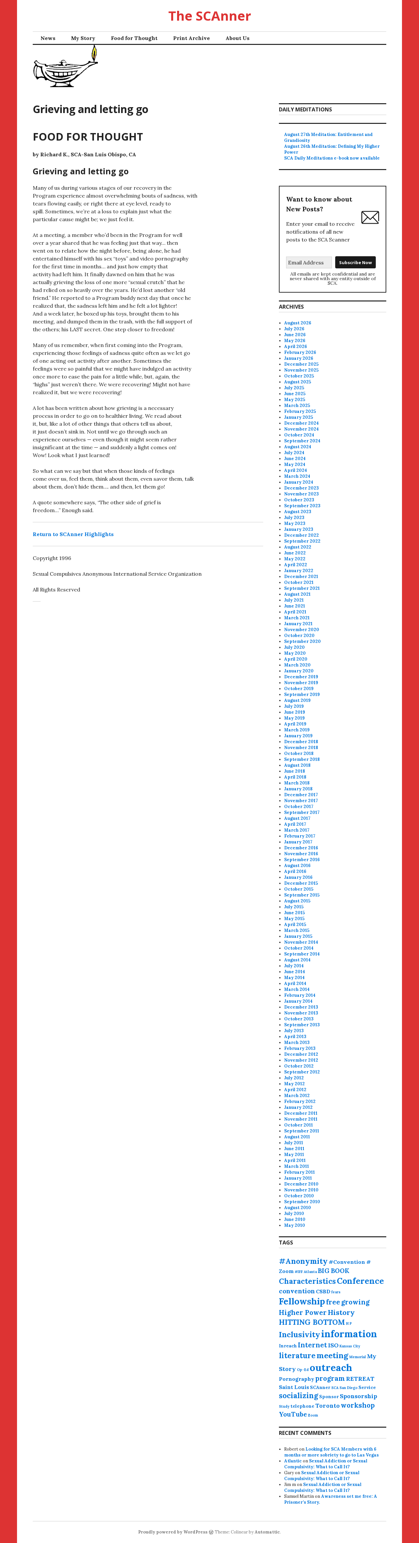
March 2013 (297, 1042)
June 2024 (295, 458)
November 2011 (301, 1119)
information (349, 1334)
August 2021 (297, 594)
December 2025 (301, 364)
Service (367, 1387)
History (341, 1312)
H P (349, 1323)
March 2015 (296, 930)
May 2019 (294, 718)
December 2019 (301, 677)
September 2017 (301, 812)
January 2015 (298, 936)
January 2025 (298, 417)
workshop (358, 1405)
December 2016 (301, 848)
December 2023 (301, 488)
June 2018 (294, 771)
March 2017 (296, 830)
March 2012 (297, 1095)
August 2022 (297, 547)
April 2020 (295, 659)
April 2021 (295, 612)
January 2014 (298, 1001)
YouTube (293, 1414)
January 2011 (298, 1178)
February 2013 (300, 1048)
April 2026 (295, 346)
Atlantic (293, 1461)
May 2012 (294, 1084)
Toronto (327, 1405)
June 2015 (294, 913)
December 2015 (301, 883)
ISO (333, 1345)
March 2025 (297, 405)
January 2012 (298, 1107)
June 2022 (295, 553)
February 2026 (300, 352)
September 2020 (302, 641)
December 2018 (301, 741)
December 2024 (301, 423)
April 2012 (295, 1089)
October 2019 (299, 688)
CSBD (323, 1291)
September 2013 (302, 1025)
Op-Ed (303, 1369)
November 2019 (301, 682)
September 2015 (301, 895)
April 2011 (295, 1160)
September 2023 (302, 506)
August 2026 (297, 323)
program (330, 1378)
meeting (332, 1355)
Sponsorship (358, 1396)
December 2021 (301, 576)
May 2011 (294, 1154)
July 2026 (294, 329)
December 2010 (301, 1184)
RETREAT (360, 1378)
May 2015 (294, 918)
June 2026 (295, 335)
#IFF (299, 1271)
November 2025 (301, 370)
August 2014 (297, 960)
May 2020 (295, 653)
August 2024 (297, 447)
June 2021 (294, 606)
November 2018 (301, 747)
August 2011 (297, 1137)
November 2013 (301, 1013)
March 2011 (296, 1166)
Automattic (267, 1532)
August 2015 (297, 901)
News (48, 38)
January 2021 (298, 624)
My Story (83, 38)
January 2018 (298, 789)
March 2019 (297, 730)
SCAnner (320, 1387)
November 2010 (301, 1190)
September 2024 (302, 441)
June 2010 (294, 1219)
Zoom (313, 1415)
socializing (298, 1395)
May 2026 (294, 340)
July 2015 (293, 907)
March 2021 (297, 618)
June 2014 (294, 971)
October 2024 (299, 435)
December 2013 (301, 1007)
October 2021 (299, 582)
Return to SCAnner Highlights (73, 534)
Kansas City (349, 1346)
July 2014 (294, 966)
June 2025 (294, 393)
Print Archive (191, 38)
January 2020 (299, 671)
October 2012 (299, 1066)
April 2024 (295, 470)
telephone (302, 1406)
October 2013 (299, 1019)
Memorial (357, 1357)
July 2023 (294, 517)
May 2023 (294, 523)
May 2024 (294, 464)
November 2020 (301, 629)
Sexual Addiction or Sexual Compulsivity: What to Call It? (325, 1464)
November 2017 (301, 800)
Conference (360, 1281)
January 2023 (298, 529)
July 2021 (294, 600)
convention (297, 1291)
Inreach (288, 1346)
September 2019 (302, 694)
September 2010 (302, 1202)
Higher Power (303, 1312)
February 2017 (299, 836)
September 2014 (302, 954)
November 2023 (301, 494)
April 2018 (295, 777)
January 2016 (298, 877)
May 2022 (294, 559)
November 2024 (301, 429)
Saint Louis (294, 1387)
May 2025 (294, 399)
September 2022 (302, 541)
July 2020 (294, 647)
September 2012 (302, 1072)
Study (284, 1406)
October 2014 (299, 948)
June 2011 (294, 1148)
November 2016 (301, 854)
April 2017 (295, 824)
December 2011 (301, 1113)
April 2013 (295, 1036)
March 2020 (297, 665)
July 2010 (294, 1213)
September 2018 (302, 759)
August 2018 (297, 765)
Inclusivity (299, 1334)
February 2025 (300, 411)
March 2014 (297, 989)
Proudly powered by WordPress (173, 1532)
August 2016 (297, 865)
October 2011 (298, 1125)
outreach (331, 1367)
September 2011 (301, 1131)
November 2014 (301, 942)
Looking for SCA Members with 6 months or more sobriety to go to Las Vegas (331, 1452)
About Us (237, 38)
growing (355, 1302)
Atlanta (310, 1271)
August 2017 (297, 818)
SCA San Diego (344, 1387)
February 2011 (299, 1172)
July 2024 (294, 452)
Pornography (296, 1379)
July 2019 (294, 706)
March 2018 (297, 783)
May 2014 (294, 977)
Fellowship (302, 1301)
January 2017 (298, 842)
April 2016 (295, 871)
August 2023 (297, 511)
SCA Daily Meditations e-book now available (332, 158)
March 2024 (297, 476)
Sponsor (329, 1396)
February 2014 (300, 995)
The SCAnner (209, 16)
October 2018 (299, 753)
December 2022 (301, 535)
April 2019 (295, 724)
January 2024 (298, 482)
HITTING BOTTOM (312, 1322)
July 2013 (294, 1030)
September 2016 (302, 859)
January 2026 (298, 358)
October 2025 (299, 376)
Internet (312, 1344)
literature (297, 1355)
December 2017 (301, 795)
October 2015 (298, 889)
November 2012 (301, 1060)
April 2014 (295, 983)
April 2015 (295, 924)
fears (335, 1292)
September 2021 (302, 588)
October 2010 (299, 1196)
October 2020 (299, 635)
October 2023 (299, 500)
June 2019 (294, 712)
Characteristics (307, 1281)
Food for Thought (134, 38)
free (333, 1302)
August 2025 (297, 382)
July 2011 (293, 1143)
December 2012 (301, 1054)
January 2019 (298, 736)
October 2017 (298, 806)
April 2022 (295, 565)
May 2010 (294, 1225)
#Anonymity (303, 1261)
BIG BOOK (333, 1271)
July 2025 (294, 388)
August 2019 (297, 700)
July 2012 (294, 1078)
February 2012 (300, 1101)
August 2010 (297, 1207)
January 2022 (298, 570)
